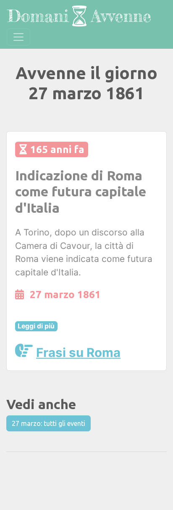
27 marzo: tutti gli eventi (48, 423)
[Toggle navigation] (18, 37)
